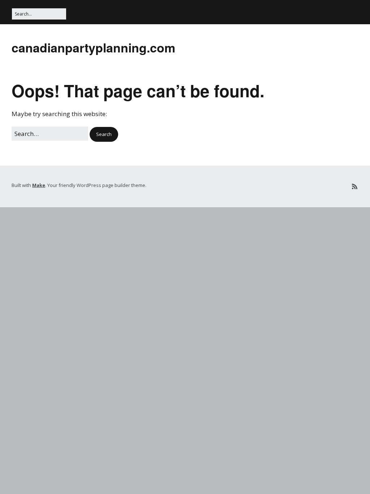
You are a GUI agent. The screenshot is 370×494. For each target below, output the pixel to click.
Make (38, 185)
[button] (104, 134)
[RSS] (354, 186)
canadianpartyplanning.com (93, 47)
